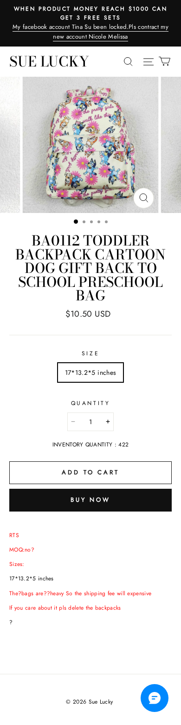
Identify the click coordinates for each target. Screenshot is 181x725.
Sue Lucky (49, 61)
